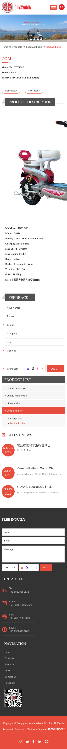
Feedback (9, 682)
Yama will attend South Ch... (36, 468)
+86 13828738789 (19, 631)
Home (5, 46)
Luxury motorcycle (17, 395)
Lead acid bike (34, 46)
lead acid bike (53, 46)
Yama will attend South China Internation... (40, 474)
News (7, 670)
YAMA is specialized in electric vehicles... (39, 492)
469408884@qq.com (20, 605)
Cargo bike (16, 418)
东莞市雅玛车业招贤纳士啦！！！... (34, 448)
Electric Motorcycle (17, 388)
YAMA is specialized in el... (35, 486)
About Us (9, 664)
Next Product (34, 91)
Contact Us (10, 676)
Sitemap (19, 729)
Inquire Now (11, 91)
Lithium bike (13, 403)
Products (17, 46)
